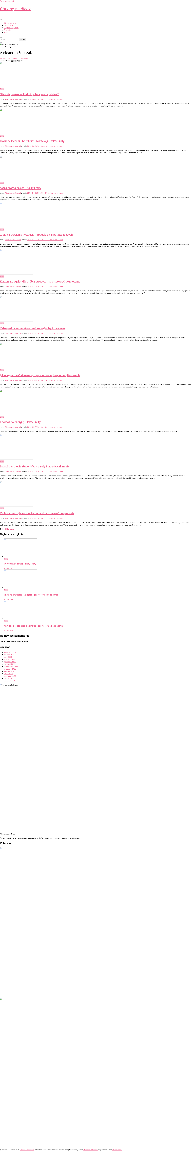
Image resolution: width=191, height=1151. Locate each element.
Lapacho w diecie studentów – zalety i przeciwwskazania (34, 466)
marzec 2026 (9, 654)
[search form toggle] (1, 37)
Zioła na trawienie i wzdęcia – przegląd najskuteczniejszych (36, 234)
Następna (10, 529)
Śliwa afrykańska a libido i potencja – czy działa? (29, 94)
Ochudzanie (8, 25)
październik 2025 (11, 666)
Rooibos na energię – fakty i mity (20, 422)
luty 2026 (8, 657)
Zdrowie (7, 30)
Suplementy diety (11, 28)
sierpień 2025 (9, 671)
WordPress (117, 1150)
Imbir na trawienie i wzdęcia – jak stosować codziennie (31, 594)
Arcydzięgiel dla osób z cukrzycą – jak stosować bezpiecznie (33, 625)
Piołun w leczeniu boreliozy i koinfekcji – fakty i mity (32, 141)
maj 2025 (8, 678)
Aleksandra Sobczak (13, 99)
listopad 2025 (10, 664)
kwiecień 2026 (10, 652)
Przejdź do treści (7, 1)
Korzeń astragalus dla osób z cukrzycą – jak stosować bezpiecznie (40, 281)
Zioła (6, 32)
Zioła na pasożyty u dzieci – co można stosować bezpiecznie (37, 513)
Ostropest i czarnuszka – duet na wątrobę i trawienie (32, 328)
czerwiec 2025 (10, 676)
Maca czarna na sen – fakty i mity (20, 188)
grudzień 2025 (10, 662)
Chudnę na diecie (15, 8)
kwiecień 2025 (10, 681)
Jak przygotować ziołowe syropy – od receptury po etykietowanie (40, 375)
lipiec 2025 (8, 674)
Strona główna (10, 23)
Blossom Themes (90, 1150)
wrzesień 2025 (10, 669)
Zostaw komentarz (55, 99)
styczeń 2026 (9, 659)
